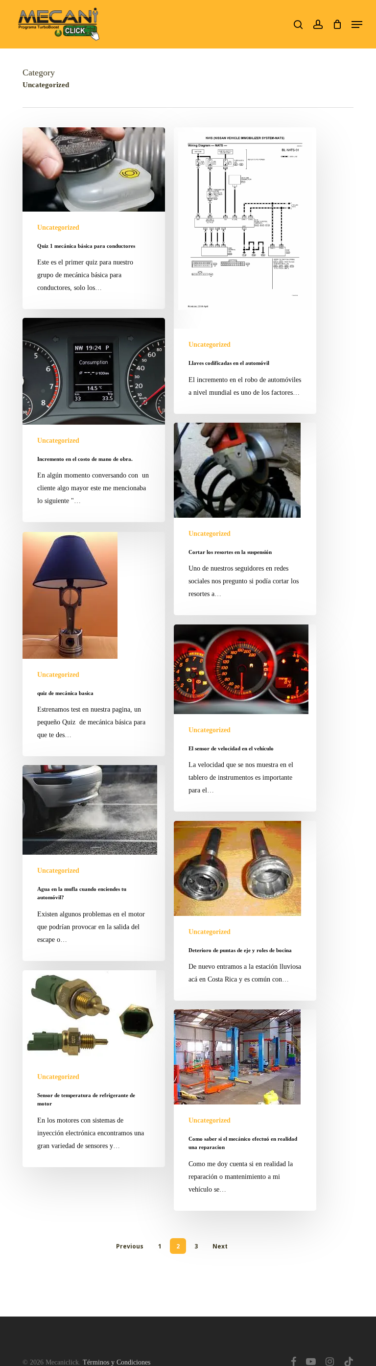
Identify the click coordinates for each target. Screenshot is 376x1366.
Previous (129, 1246)
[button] (357, 24)
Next (220, 1246)
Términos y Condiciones (116, 1362)
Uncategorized (58, 227)
